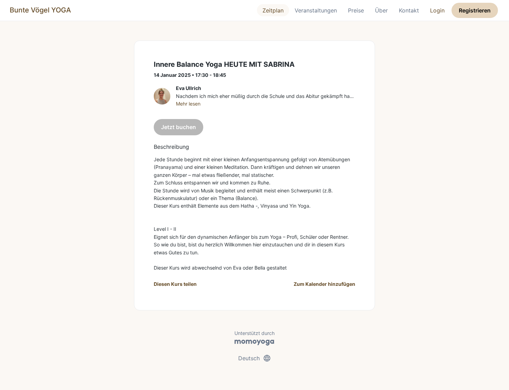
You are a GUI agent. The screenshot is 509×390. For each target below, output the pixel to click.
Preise (356, 10)
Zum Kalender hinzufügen (324, 284)
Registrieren (475, 10)
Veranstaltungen (316, 10)
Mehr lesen (188, 104)
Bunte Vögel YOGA (40, 10)
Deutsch (254, 358)
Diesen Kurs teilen (175, 284)
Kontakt (409, 10)
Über (381, 10)
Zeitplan (273, 10)
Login (437, 10)
